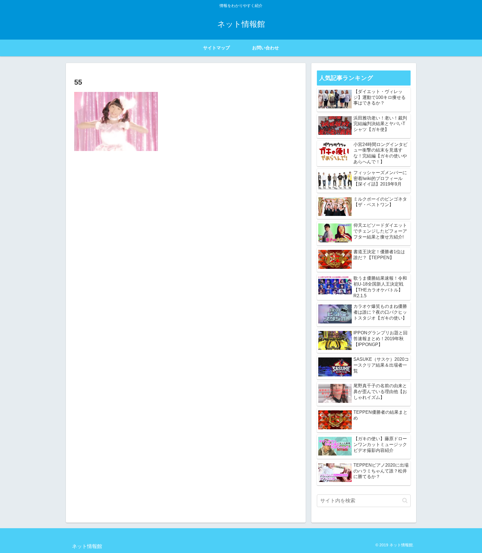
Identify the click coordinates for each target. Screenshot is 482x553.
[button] (405, 500)
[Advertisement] (185, 197)
